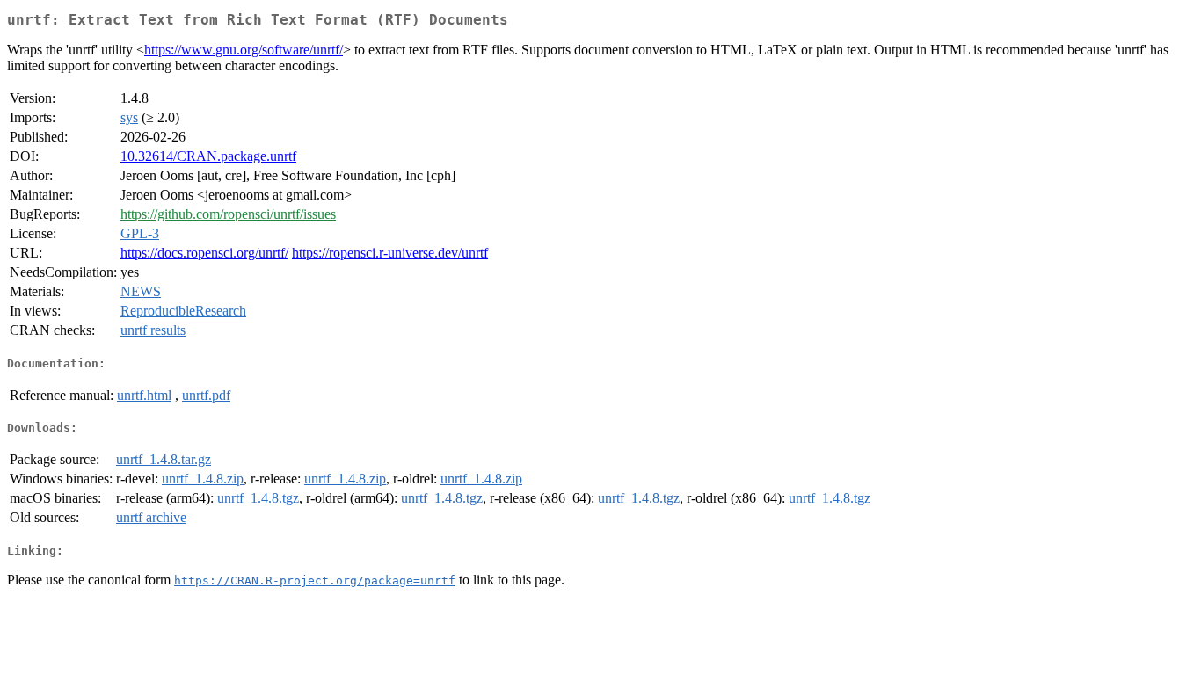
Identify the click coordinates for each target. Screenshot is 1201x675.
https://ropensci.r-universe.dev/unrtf (390, 252)
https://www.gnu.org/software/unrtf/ (243, 49)
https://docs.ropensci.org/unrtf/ (204, 252)
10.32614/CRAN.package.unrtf (208, 156)
